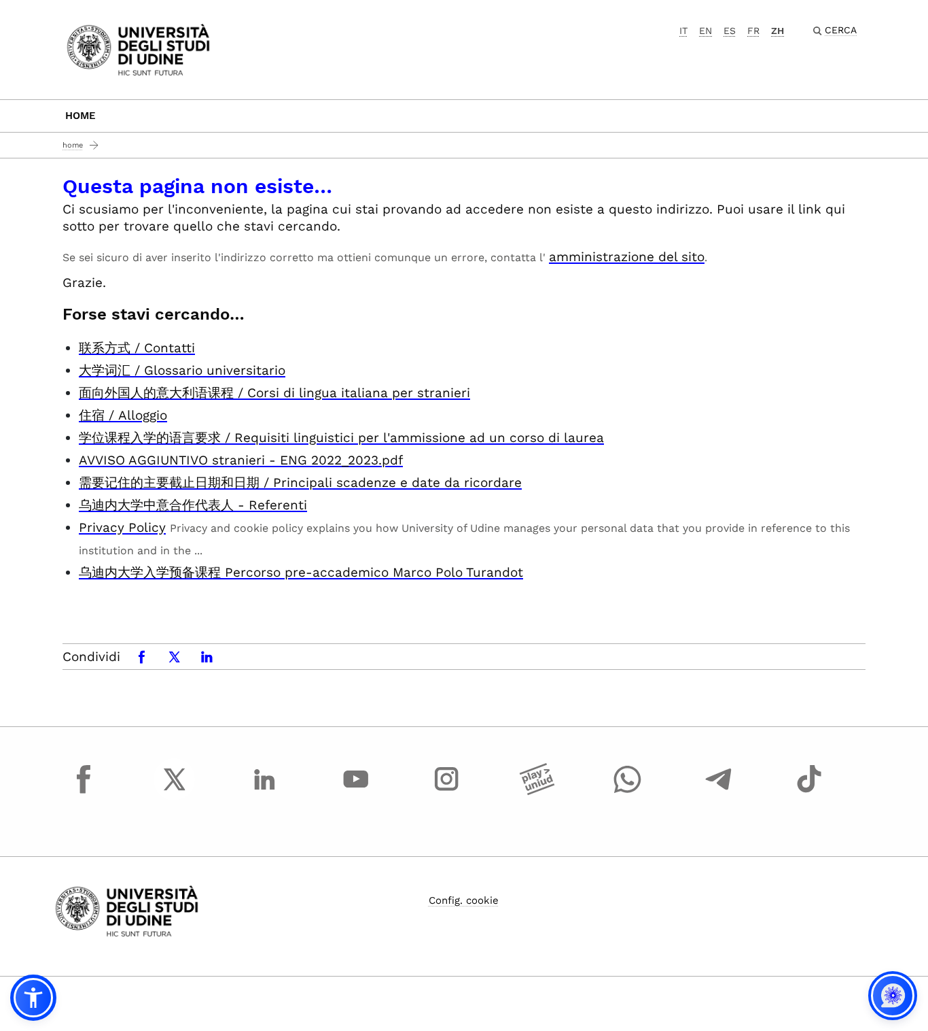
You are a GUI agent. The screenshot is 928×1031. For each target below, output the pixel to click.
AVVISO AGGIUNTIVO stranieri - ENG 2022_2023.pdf (241, 460)
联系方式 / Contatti (137, 348)
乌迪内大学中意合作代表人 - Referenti (193, 505)
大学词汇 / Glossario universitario (182, 370)
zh (777, 30)
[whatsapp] (628, 791)
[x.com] (175, 791)
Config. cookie (464, 900)
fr (753, 30)
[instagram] (446, 791)
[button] (33, 997)
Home (80, 115)
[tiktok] (809, 791)
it (683, 30)
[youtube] (356, 791)
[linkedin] (265, 791)
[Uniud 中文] (138, 48)
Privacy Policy (122, 527)
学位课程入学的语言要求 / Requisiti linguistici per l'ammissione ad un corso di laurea (341, 437)
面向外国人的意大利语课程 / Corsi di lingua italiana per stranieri (274, 393)
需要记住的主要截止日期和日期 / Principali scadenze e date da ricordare (300, 482)
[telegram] (719, 791)
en (705, 30)
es (730, 30)
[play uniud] (537, 791)
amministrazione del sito (626, 257)
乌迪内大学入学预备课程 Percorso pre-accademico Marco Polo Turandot (301, 572)
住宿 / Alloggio (123, 415)
